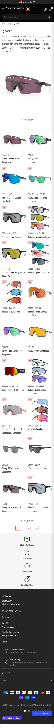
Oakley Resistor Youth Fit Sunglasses (12, 509)
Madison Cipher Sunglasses (39, 272)
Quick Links (6, 672)
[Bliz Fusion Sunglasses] (14, 292)
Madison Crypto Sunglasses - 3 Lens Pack (13, 274)
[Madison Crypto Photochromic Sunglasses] (40, 488)
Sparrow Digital (46, 705)
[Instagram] (8, 623)
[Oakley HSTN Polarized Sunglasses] (14, 449)
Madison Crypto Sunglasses (13, 236)
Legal (4, 679)
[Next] (41, 528)
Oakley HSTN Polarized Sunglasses (11, 470)
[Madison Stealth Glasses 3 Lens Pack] (40, 292)
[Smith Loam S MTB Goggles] (14, 371)
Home (3, 24)
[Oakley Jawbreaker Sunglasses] (40, 139)
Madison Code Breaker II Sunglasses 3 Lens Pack (12, 431)
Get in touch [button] (6, 617)
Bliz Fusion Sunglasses (11, 311)
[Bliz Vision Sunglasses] (40, 410)
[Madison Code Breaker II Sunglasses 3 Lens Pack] (14, 410)
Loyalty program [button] (42, 713)
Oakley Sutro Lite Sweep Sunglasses (12, 352)
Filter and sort (28, 119)
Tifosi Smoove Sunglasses (38, 468)
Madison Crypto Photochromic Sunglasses (40, 509)
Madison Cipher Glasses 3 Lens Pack (12, 199)
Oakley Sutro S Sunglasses (38, 350)
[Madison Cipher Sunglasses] (40, 253)
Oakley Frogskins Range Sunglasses (37, 199)
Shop (9, 24)
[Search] (49, 17)
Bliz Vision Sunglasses (36, 429)
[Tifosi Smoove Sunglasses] (40, 449)
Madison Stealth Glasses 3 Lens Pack (38, 313)
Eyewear (16, 24)
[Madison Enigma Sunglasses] (40, 218)
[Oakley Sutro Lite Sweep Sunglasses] (14, 331)
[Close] (1, 726)
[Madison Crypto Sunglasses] (14, 218)
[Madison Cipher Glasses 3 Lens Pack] (14, 179)
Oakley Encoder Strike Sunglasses (11, 160)
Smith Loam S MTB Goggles (13, 389)
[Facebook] (4, 623)
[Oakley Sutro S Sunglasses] (40, 331)
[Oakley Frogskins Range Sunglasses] (40, 179)
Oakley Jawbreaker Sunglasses (35, 160)
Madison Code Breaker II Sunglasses (37, 391)
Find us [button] (4, 641)
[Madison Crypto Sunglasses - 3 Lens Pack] (14, 253)
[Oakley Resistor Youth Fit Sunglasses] (14, 488)
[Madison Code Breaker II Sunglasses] (40, 371)
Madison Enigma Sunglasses (39, 236)
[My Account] (45, 9)
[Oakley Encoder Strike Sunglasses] (14, 139)
